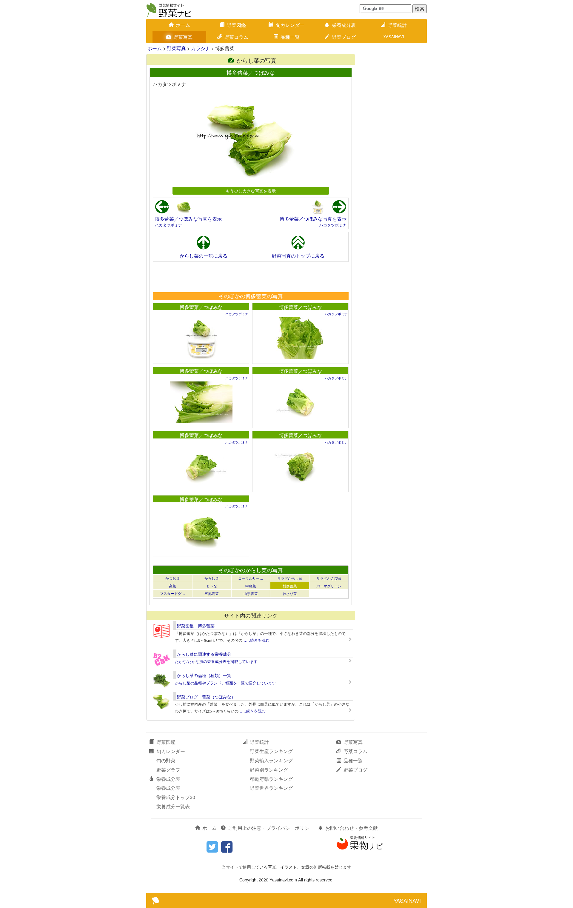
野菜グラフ (168, 769)
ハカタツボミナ (168, 225)
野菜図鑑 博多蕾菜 (196, 626)
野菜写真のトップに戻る (298, 255)
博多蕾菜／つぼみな (201, 307)
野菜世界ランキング (271, 787)
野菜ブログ (344, 36)
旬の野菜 (165, 760)
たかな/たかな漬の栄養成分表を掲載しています (216, 661)
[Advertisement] (250, 277)
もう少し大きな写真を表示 (251, 190)
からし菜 (211, 578)
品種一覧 (290, 36)
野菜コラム (236, 36)
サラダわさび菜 (328, 578)
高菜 (172, 585)
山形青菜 (251, 593)
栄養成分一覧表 (173, 806)
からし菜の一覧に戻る (203, 255)
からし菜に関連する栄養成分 (204, 654)
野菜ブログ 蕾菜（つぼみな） (206, 697)
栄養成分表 (344, 24)
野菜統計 (397, 24)
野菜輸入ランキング (271, 760)
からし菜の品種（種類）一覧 (204, 675)
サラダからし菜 (289, 578)
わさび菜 (290, 593)
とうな (211, 585)
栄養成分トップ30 (175, 797)
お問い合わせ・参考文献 (351, 827)
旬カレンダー (290, 24)
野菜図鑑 (236, 24)
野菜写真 (182, 36)
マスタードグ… (172, 593)
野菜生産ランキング (271, 751)
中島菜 (250, 585)
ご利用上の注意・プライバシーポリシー (271, 827)
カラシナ (200, 48)
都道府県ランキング (271, 778)
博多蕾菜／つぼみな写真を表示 (188, 218)
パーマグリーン (328, 585)
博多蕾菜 (290, 585)
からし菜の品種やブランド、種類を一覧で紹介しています (225, 683)
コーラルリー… (250, 578)
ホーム (183, 24)
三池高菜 (211, 593)
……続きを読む (255, 640)
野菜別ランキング (269, 769)
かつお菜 (172, 578)
